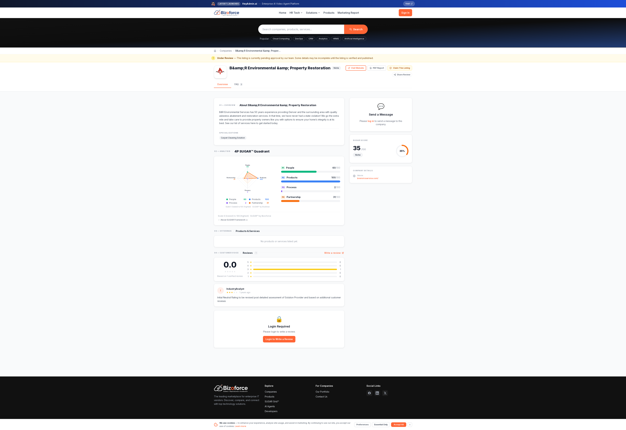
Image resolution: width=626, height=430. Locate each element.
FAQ (238, 84)
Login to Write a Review (279, 339)
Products (328, 12)
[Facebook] (369, 393)
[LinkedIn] (377, 393)
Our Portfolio (322, 391)
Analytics (323, 38)
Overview (222, 84)
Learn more (240, 426)
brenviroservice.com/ (367, 178)
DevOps (299, 38)
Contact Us (321, 396)
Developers (271, 411)
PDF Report (378, 68)
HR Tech (295, 12)
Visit (407, 3)
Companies (226, 50)
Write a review (332, 252)
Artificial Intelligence (354, 38)
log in (371, 121)
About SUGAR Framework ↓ (234, 220)
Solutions (311, 12)
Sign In (405, 12)
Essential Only (381, 424)
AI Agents (270, 406)
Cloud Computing (281, 38)
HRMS (336, 38)
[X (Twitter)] (385, 393)
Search (358, 29)
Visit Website (357, 68)
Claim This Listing (401, 68)
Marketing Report (348, 12)
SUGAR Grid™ (272, 401)
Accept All (399, 424)
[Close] (410, 424)
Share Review (403, 74)
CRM (311, 38)
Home (282, 12)
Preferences (362, 424)
